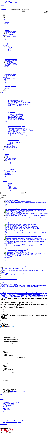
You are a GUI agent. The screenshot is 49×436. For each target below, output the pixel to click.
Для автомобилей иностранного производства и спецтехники (20, 130)
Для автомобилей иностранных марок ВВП (16, 132)
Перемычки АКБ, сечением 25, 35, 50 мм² (16, 126)
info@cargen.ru (3, 426)
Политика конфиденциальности (30, 434)
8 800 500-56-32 (3, 5)
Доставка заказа (6, 409)
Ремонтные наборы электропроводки (11, 402)
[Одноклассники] (3, 326)
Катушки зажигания (7, 405)
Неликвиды (5, 406)
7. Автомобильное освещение (11, 64)
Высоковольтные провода (8, 404)
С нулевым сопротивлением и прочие (15, 142)
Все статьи (2, 272)
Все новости (3, 263)
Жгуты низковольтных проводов (14, 98)
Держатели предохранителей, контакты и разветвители (19, 110)
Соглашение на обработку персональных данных (11, 434)
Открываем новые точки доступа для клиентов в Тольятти (12, 268)
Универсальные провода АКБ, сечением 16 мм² (17, 128)
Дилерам (7, 23)
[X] (6, 326)
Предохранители (11, 112)
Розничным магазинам (10, 24)
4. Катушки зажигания (9, 61)
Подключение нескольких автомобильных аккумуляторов (15, 415)
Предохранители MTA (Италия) (16, 113)
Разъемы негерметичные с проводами (15, 100)
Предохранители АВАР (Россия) (16, 115)
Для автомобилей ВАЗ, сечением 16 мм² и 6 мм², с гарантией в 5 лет (22, 122)
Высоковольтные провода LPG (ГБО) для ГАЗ (19, 137)
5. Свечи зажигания (9, 62)
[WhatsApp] (9, 326)
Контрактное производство (10, 31)
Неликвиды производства (10, 36)
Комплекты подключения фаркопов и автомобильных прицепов (21, 109)
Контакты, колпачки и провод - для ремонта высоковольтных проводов (22, 108)
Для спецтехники (11, 143)
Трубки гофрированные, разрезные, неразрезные (18, 104)
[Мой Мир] (4, 326)
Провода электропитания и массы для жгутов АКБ (18, 127)
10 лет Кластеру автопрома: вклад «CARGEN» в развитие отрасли (14, 266)
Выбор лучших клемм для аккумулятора (8, 279)
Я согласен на (14, 391)
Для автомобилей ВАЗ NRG (13, 140)
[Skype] (11, 326)
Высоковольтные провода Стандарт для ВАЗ (19, 135)
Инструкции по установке (10, 43)
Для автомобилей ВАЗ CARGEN (15, 133)
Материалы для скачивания (10, 44)
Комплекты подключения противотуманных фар (18, 99)
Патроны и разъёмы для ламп (14, 106)
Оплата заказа (6, 408)
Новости (7, 27)
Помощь (4, 37)
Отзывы (7, 30)
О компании (7, 46)
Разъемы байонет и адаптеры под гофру (16, 119)
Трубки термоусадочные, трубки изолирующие (17, 105)
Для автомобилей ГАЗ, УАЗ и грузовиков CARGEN (18, 136)
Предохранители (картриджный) (16, 114)
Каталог (4, 19)
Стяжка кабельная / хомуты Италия (15, 117)
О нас (4, 25)
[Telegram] (13, 326)
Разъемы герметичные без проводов (15, 116)
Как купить (5, 172)
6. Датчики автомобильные (10, 63)
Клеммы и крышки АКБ (13, 125)
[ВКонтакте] (1, 326)
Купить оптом (6, 22)
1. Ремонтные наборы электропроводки (13, 58)
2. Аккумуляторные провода (11, 59)
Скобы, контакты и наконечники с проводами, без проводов (20, 102)
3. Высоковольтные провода (11, 60)
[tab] (24, 317)
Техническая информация (10, 41)
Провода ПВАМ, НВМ (12, 103)
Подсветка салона (11, 148)
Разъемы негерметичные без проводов (15, 118)
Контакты (7, 33)
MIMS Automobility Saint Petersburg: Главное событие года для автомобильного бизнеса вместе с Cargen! (21, 270)
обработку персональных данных (17, 391)
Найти (4, 90)
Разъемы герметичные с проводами (15, 101)
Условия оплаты (8, 38)
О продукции (5, 35)
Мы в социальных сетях (10, 32)
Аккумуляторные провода (8, 403)
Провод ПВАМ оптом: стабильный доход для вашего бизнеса (13, 274)
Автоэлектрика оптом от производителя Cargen (10, 276)
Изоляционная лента (12, 107)
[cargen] (2, 394)
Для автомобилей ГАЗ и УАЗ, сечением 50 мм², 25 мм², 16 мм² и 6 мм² (22, 123)
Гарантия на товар (9, 40)
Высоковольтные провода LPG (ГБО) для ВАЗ (19, 134)
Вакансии (7, 26)
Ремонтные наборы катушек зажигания (16, 120)
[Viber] (8, 326)
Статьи (6, 29)
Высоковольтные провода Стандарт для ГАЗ (19, 139)
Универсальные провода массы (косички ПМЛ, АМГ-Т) (19, 129)
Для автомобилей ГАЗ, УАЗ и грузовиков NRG (17, 141)
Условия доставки (9, 39)
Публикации (3, 400)
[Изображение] (6, 309)
